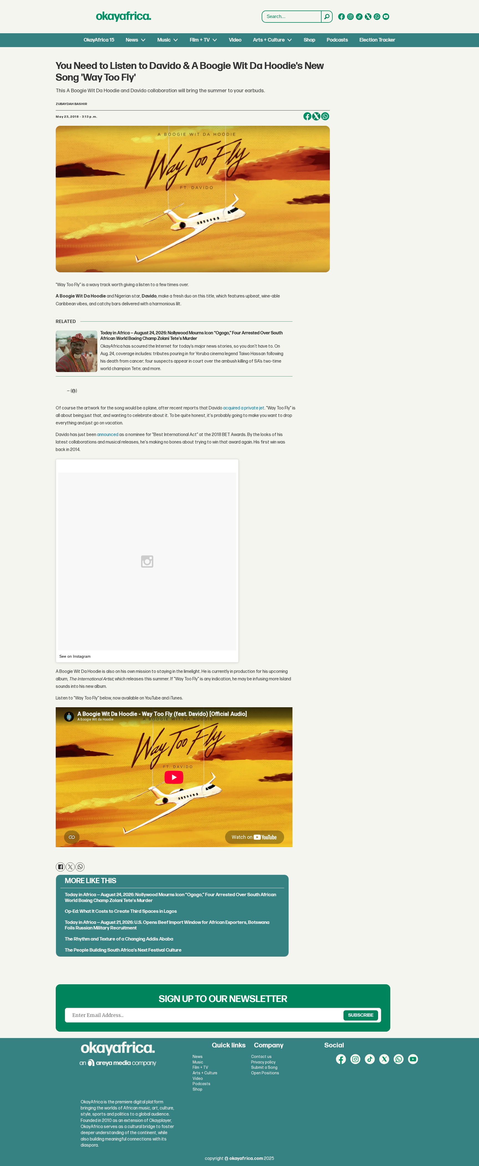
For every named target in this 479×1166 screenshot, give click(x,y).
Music (164, 40)
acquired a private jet (243, 408)
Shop (309, 40)
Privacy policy (263, 1062)
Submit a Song (264, 1067)
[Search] (326, 16)
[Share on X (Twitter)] (316, 116)
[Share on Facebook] (307, 116)
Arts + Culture (269, 40)
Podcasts (337, 40)
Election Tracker (377, 40)
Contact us (261, 1056)
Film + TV (200, 40)
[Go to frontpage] (123, 16)
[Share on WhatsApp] (325, 116)
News (132, 40)
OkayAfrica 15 (99, 40)
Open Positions (265, 1073)
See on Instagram (75, 656)
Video (235, 40)
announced (107, 434)
